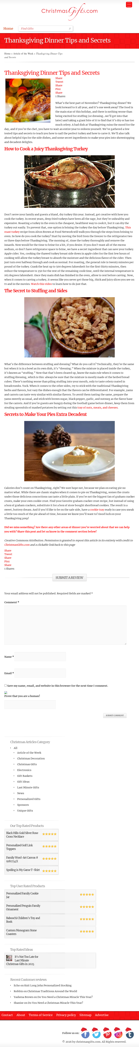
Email (9, 673)
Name (9, 656)
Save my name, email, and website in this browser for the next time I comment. (57, 685)
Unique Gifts (25, 810)
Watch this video (41, 284)
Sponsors (23, 804)
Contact (7, 1015)
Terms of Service (41, 1015)
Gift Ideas (23, 781)
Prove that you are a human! (22, 696)
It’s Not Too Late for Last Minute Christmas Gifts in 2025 (22, 960)
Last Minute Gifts (28, 787)
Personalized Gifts (28, 799)
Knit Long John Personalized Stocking (48, 985)
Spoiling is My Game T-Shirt (23, 870)
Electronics (24, 770)
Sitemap (85, 1015)
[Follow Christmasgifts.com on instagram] (118, 1033)
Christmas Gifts (27, 764)
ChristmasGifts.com (17, 544)
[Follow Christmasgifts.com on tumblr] (129, 1033)
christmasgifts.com (88, 1041)
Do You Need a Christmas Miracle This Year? (65, 997)
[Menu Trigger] (129, 4)
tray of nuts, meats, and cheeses (97, 407)
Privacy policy (66, 1015)
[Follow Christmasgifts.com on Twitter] (96, 1033)
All (15, 748)
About (20, 1015)
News (20, 793)
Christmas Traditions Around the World (52, 991)
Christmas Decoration (31, 758)
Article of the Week (23, 53)
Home (8, 28)
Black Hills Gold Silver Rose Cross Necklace (22, 834)
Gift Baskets (24, 776)
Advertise (102, 1015)
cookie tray (97, 509)
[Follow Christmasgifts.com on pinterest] (107, 1033)
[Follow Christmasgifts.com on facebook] (85, 1033)
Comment (11, 602)
